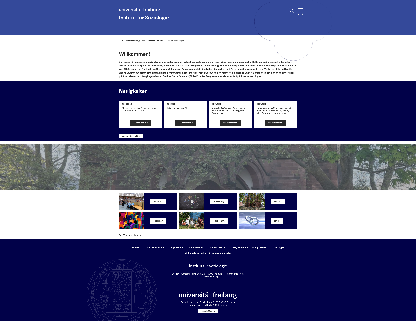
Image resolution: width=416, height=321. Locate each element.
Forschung (219, 201)
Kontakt (136, 247)
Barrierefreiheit (155, 247)
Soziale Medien (208, 311)
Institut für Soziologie (144, 17)
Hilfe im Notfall (218, 247)
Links (276, 220)
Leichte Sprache (197, 253)
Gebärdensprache (221, 253)
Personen (158, 220)
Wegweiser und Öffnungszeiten (250, 247)
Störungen (279, 247)
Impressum (177, 247)
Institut (277, 201)
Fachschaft (219, 220)
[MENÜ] (300, 10)
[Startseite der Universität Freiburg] (139, 10)
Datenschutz (196, 247)
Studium (158, 201)
